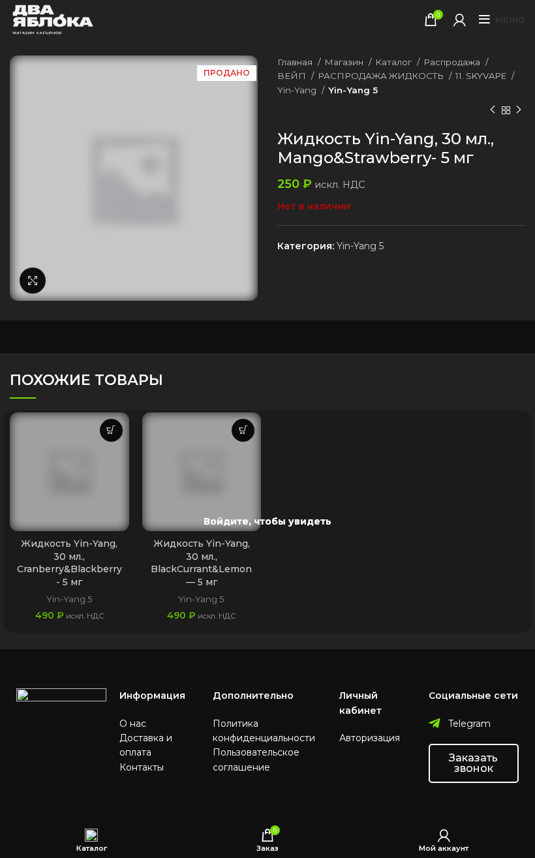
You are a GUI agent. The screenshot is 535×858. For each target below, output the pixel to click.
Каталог (394, 62)
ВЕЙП (292, 75)
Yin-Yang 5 (353, 90)
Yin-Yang (297, 90)
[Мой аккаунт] (459, 20)
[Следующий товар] (518, 110)
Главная (295, 62)
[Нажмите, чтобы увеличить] (33, 281)
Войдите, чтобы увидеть (267, 521)
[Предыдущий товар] (492, 110)
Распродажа (452, 62)
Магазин (344, 62)
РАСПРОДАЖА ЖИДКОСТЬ (382, 75)
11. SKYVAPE (481, 75)
